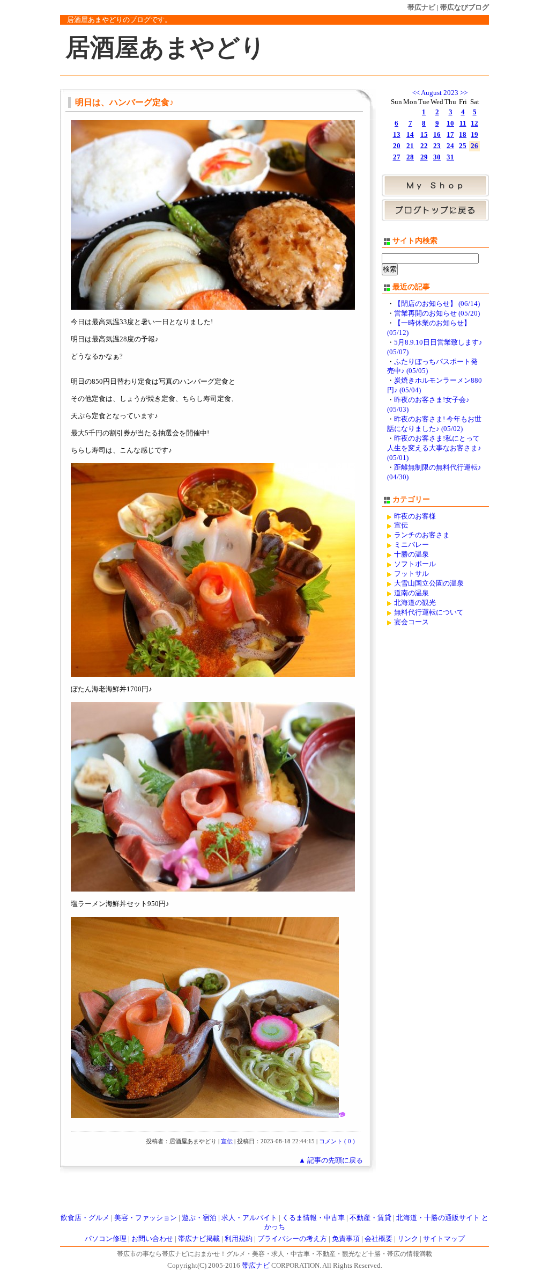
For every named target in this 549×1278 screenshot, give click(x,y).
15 (424, 134)
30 (437, 157)
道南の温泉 (411, 593)
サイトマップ (444, 1239)
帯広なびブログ (464, 7)
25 (462, 146)
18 (462, 134)
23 (437, 146)
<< (416, 93)
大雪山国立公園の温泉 (429, 583)
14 (410, 134)
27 (396, 157)
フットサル (411, 574)
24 (450, 146)
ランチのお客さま (422, 535)
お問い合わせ (152, 1239)
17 (450, 134)
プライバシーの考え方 (292, 1239)
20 (396, 146)
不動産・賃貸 (370, 1218)
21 (410, 146)
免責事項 (346, 1239)
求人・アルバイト (249, 1218)
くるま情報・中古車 (313, 1218)
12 (474, 123)
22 (424, 146)
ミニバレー (411, 545)
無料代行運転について (429, 612)
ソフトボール (415, 564)
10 (450, 123)
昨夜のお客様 (415, 516)
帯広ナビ (421, 7)
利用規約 (239, 1239)
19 (474, 134)
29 (424, 157)
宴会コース (411, 622)
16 (437, 134)
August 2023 (439, 93)
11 (462, 123)
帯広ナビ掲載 (199, 1239)
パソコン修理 (106, 1239)
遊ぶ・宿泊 (199, 1218)
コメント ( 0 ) (337, 1141)
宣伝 (227, 1141)
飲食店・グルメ (85, 1218)
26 (474, 146)
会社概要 (378, 1239)
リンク (407, 1239)
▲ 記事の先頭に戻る (331, 1160)
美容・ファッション (145, 1218)
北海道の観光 (415, 603)
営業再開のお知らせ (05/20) (437, 313)
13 (396, 134)
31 (450, 157)
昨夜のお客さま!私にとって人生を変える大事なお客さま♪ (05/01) (434, 448)
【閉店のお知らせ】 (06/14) (437, 304)
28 (410, 157)
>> (464, 93)
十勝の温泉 (411, 554)
